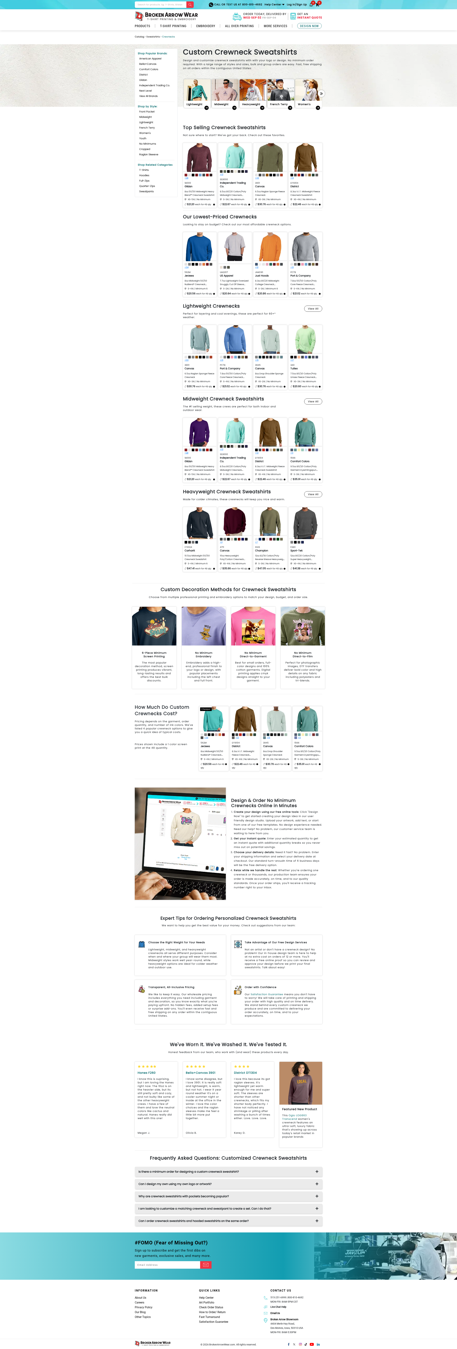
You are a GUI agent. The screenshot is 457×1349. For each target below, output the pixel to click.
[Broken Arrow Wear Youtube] (312, 1344)
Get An (309, 16)
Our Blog (140, 1312)
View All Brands (148, 96)
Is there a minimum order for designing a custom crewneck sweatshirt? (189, 1172)
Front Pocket (147, 111)
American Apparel (150, 58)
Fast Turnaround (209, 1317)
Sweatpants (146, 191)
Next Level (145, 90)
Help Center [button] (273, 4)
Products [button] (142, 26)
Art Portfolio (206, 1302)
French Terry (147, 127)
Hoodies (144, 175)
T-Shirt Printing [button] (173, 26)
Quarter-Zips (147, 186)
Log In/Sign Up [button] (297, 4)
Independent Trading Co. (154, 85)
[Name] (206, 1265)
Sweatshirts (153, 36)
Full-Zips (144, 180)
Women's (145, 133)
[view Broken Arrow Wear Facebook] (288, 1344)
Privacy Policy (143, 1307)
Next (321, 93)
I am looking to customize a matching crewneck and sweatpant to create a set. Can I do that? (205, 1209)
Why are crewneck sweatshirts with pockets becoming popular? (184, 1196)
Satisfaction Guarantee (267, 994)
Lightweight (146, 122)
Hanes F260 (147, 1073)
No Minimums (147, 143)
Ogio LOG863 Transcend (294, 1117)
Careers (139, 1302)
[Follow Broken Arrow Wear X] (294, 1344)
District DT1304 (245, 1073)
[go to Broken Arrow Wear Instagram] (300, 1344)
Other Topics (143, 1317)
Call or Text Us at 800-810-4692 (237, 4)
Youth (142, 138)
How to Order (207, 1312)
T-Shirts (144, 170)
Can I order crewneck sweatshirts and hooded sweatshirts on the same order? (194, 1221)
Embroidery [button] (205, 26)
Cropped (144, 149)
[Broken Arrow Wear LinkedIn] (318, 1344)
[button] (311, 4)
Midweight (145, 117)
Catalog (139, 36)
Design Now (309, 26)
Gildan (143, 80)
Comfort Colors (148, 69)
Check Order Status (211, 1307)
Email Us (275, 1313)
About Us (140, 1297)
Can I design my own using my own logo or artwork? (175, 1184)
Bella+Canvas (147, 64)
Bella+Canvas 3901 (200, 1073)
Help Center (206, 1297)
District (143, 74)
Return (221, 1312)
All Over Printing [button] (239, 26)
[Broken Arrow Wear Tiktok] (305, 1344)
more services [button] (275, 26)
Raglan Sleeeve (148, 154)
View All (313, 308)
